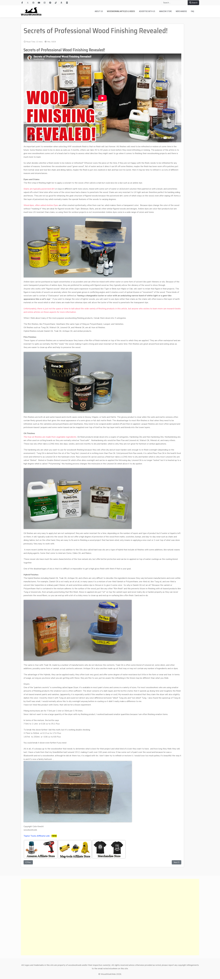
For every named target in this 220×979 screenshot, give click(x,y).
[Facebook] (22, 2)
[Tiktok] (55, 2)
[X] (27, 2)
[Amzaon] (61, 2)
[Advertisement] (97, 917)
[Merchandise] (67, 2)
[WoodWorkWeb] (31, 11)
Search (194, 2)
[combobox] (175, 2)
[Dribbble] (33, 2)
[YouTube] (39, 2)
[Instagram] (44, 2)
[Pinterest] (50, 2)
